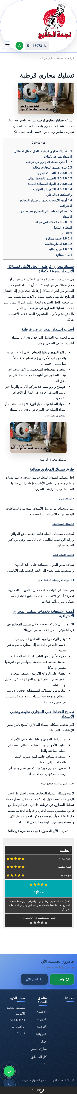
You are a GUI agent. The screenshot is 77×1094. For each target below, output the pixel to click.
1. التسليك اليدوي (54, 173)
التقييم (66, 233)
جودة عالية (60, 249)
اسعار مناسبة (58, 244)
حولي (43, 1041)
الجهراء (42, 1019)
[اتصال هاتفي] (9, 1084)
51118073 (17, 1020)
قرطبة (34, 308)
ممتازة (64, 255)
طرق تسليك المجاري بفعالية (52, 167)
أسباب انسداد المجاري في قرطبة (49, 162)
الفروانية (41, 1034)
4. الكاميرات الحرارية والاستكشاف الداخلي (56, 580)
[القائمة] (7, 45)
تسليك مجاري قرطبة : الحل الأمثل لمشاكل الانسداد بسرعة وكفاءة (40, 268)
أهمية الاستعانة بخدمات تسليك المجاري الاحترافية (43, 613)
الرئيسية (69, 58)
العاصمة (41, 1026)
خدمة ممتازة (59, 238)
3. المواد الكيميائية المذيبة (50, 184)
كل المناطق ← (39, 1060)
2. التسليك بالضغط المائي (50, 178)
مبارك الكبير (39, 1049)
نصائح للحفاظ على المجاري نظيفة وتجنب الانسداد (42, 714)
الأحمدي (41, 1011)
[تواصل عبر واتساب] (19, 46)
